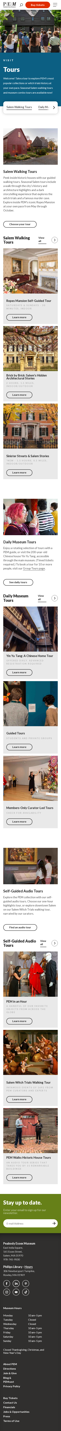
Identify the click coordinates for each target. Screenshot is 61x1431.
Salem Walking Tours (19, 107)
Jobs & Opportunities (16, 1411)
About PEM (10, 1364)
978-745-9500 (11, 1259)
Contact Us (10, 1402)
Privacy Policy (11, 1386)
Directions (9, 1368)
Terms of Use (11, 1420)
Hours (29, 1267)
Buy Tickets (10, 1397)
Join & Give (10, 1373)
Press (6, 1416)
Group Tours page (34, 568)
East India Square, (13, 1247)
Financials (9, 1407)
